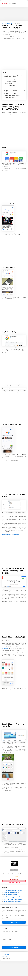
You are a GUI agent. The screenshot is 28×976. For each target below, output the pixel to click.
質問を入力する (14, 922)
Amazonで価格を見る (14, 876)
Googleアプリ (8, 78)
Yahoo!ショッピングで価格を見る (14, 882)
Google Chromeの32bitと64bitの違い (11, 88)
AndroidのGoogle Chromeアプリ (12, 87)
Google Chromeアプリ (9, 83)
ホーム (3, 23)
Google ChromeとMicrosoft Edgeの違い (12, 95)
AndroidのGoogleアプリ (11, 81)
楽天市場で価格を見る (14, 879)
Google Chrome (8, 23)
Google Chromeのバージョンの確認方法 (10, 534)
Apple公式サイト (5, 648)
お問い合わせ (4, 956)
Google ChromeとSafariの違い (10, 93)
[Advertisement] (14, 974)
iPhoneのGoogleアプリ (10, 79)
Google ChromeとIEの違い (9, 97)
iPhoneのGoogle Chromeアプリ (12, 85)
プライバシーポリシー (6, 954)
